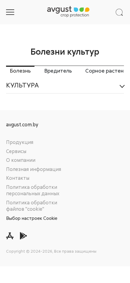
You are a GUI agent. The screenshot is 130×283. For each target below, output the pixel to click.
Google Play (23, 236)
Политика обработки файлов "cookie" (31, 205)
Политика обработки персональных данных (32, 190)
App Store (10, 236)
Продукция (19, 142)
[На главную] (68, 12)
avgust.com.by (22, 124)
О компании (20, 160)
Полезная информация (33, 169)
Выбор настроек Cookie (31, 218)
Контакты (17, 178)
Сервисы (16, 151)
